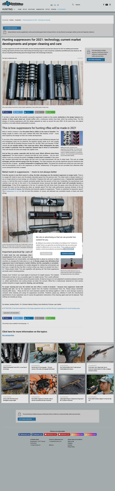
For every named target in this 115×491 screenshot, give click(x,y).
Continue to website (67, 253)
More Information (69, 249)
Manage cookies (46, 253)
